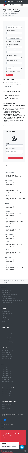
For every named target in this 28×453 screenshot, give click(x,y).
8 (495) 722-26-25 (11, 434)
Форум (3, 427)
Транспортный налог (7, 451)
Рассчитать (10, 74)
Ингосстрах (9, 234)
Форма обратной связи (7, 424)
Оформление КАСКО (7, 292)
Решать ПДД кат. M (6, 373)
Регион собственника (11, 60)
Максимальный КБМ (11, 55)
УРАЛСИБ (9, 265)
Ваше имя (8, 143)
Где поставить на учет (7, 381)
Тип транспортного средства (13, 25)
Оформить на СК (6, 395)
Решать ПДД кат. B (6, 367)
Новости (4, 422)
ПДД (3, 315)
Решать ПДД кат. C (6, 369)
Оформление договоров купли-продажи (12, 300)
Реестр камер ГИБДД (7, 342)
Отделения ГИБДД (6, 337)
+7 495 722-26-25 (13, 1)
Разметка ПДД (5, 379)
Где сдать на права (6, 377)
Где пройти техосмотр (7, 404)
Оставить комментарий (16, 157)
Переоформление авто (7, 302)
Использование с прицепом (14, 71)
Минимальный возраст (12, 44)
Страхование (5, 317)
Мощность (9, 35)
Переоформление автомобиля (9, 294)
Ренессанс (9, 180)
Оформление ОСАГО (7, 290)
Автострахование (6, 311)
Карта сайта (4, 425)
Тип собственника (10, 30)
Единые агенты (5, 335)
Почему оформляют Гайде (11, 82)
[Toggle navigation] (22, 5)
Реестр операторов (6, 408)
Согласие (9, 219)
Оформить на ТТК (6, 393)
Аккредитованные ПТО (7, 333)
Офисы (5, 437)
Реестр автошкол (6, 329)
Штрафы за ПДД (6, 319)
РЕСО (8, 226)
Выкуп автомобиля (6, 296)
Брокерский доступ (6, 354)
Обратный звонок (7, 435)
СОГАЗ (8, 242)
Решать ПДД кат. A (6, 375)
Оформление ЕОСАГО (7, 350)
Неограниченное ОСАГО (14, 41)
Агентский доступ (6, 352)
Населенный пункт (11, 66)
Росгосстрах (10, 172)
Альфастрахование (12, 188)
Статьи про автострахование (9, 331)
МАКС (8, 249)
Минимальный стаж (11, 49)
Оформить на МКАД (7, 391)
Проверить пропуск (6, 389)
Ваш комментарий (10, 148)
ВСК (7, 195)
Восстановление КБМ (7, 313)
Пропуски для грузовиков (8, 298)
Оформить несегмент (7, 358)
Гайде (8, 211)
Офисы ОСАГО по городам (8, 339)
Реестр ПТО (5, 406)
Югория (8, 257)
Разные (3, 321)
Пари (7, 203)
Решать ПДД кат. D (6, 371)
